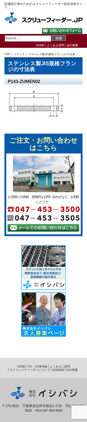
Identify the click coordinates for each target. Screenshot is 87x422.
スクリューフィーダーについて (30, 370)
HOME (40, 45)
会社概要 (72, 45)
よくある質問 (55, 45)
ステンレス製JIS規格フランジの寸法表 (52, 54)
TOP (7, 54)
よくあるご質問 (60, 366)
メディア (19, 54)
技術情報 (58, 370)
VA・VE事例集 (38, 366)
